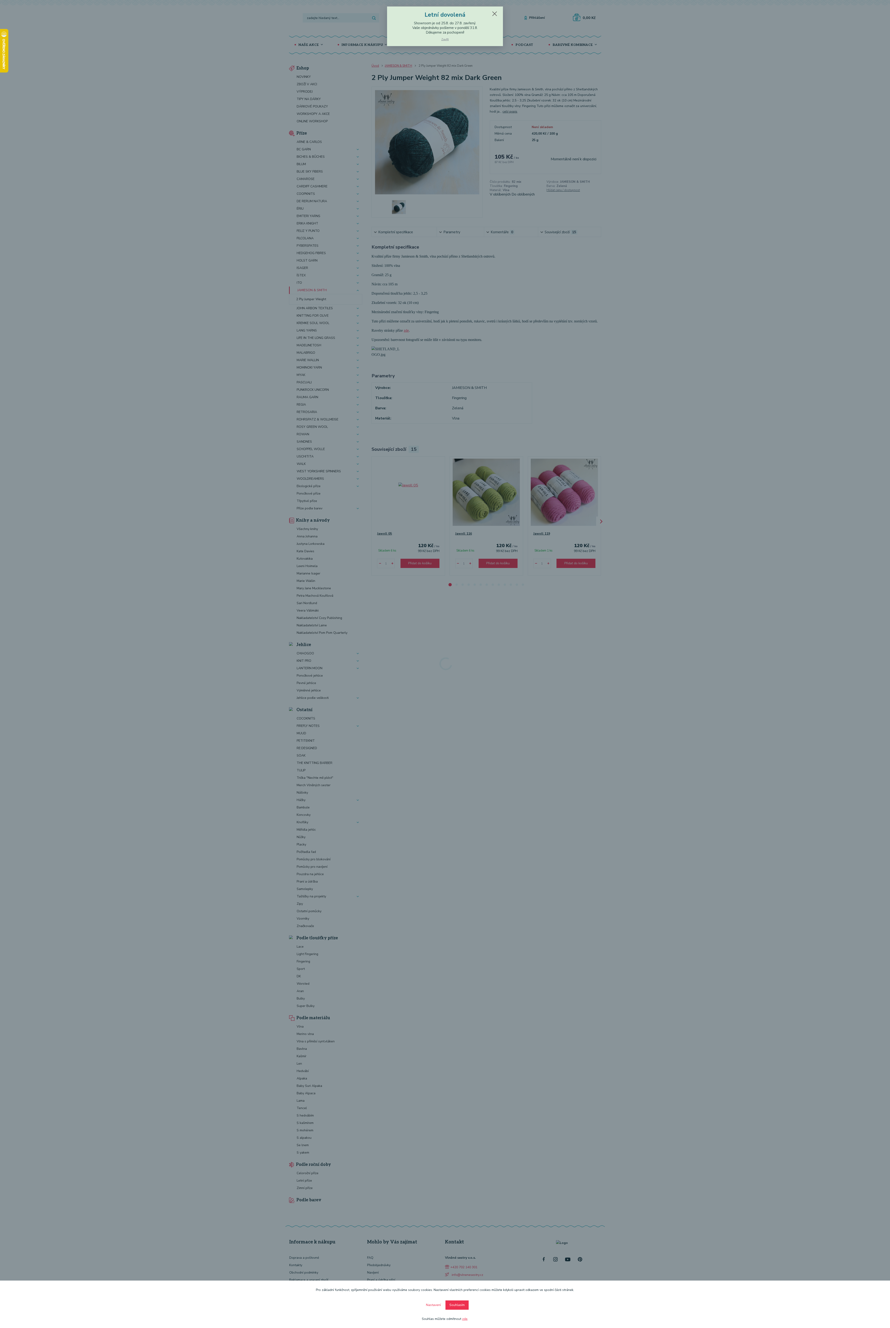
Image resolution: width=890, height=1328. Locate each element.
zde (464, 1319)
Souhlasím (457, 1305)
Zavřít (445, 39)
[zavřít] (494, 13)
